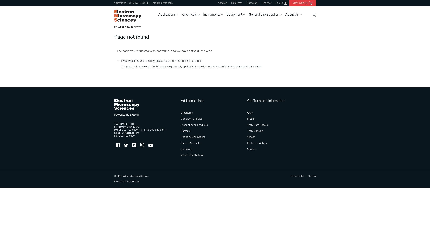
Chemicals (189, 14)
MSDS (251, 119)
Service (251, 149)
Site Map (312, 176)
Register (266, 3)
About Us (292, 14)
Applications (167, 14)
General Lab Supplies (264, 14)
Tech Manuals (255, 131)
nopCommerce (132, 182)
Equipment (234, 14)
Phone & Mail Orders (193, 137)
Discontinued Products (194, 125)
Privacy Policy (297, 176)
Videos (251, 137)
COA (250, 113)
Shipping (186, 149)
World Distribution (192, 155)
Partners (186, 131)
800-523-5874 (138, 3)
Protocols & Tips (257, 143)
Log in (279, 3)
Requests (236, 3)
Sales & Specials (190, 143)
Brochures (187, 113)
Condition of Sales (191, 119)
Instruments (211, 14)
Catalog (222, 3)
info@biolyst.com (162, 3)
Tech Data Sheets (257, 125)
